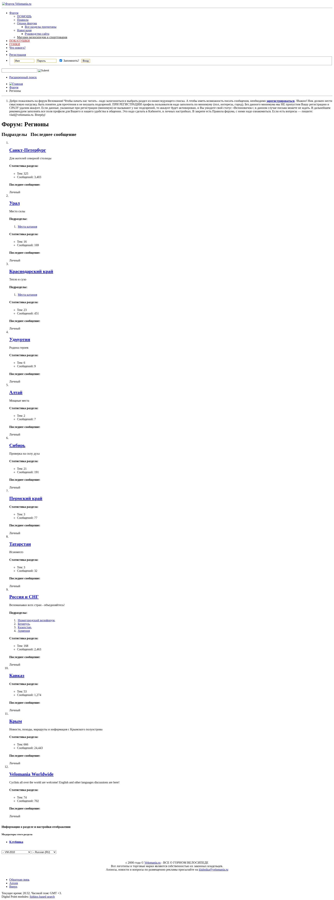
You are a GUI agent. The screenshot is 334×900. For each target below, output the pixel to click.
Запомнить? (71, 60)
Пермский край (25, 498)
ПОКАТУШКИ (19, 40)
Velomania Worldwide (31, 774)
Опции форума (27, 23)
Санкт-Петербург (27, 150)
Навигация (24, 30)
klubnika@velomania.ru (213, 869)
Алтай (15, 392)
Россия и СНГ (24, 596)
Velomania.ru (152, 862)
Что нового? (17, 47)
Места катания (27, 226)
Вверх (13, 886)
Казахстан (24, 627)
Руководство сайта (37, 33)
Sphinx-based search (42, 896)
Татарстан (20, 543)
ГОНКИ (14, 44)
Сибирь (17, 445)
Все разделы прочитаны (40, 26)
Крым (15, 721)
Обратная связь (19, 879)
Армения (24, 630)
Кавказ (16, 675)
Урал (14, 203)
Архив (13, 883)
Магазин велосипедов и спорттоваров (42, 37)
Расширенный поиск (23, 77)
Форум (13, 13)
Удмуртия (19, 339)
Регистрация (17, 54)
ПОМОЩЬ (24, 16)
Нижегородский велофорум (36, 620)
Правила (22, 19)
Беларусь (24, 623)
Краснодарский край (31, 271)
